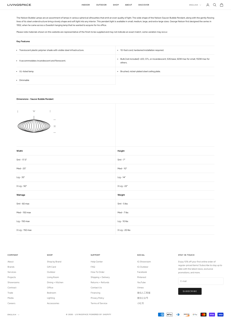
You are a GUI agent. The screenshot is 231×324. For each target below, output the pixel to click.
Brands (11, 267)
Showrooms (13, 282)
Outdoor (101, 5)
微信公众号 (142, 298)
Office (50, 287)
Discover (143, 5)
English (193, 5)
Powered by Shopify (100, 314)
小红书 (140, 303)
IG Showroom (144, 261)
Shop (116, 5)
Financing (95, 292)
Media (11, 298)
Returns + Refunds (100, 282)
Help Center (97, 261)
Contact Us (96, 287)
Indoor (86, 5)
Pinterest (141, 277)
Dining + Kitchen (55, 282)
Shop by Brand (54, 261)
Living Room (53, 277)
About (128, 5)
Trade (10, 292)
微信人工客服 (143, 292)
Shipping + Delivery (100, 277)
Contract (12, 287)
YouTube (141, 282)
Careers (11, 303)
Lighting (51, 298)
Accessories (53, 303)
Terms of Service (99, 303)
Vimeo (140, 287)
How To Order (97, 272)
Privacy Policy (97, 298)
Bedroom (51, 292)
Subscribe (190, 291)
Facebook (142, 272)
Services (12, 272)
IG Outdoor (142, 267)
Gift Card (51, 267)
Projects (12, 277)
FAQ (93, 267)
